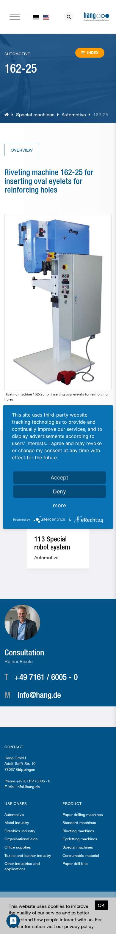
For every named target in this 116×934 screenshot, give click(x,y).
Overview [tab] (22, 150)
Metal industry (16, 822)
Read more (58, 560)
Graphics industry (19, 830)
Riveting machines (78, 830)
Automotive (74, 114)
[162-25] (36, 17)
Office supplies (17, 847)
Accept (59, 477)
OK (101, 905)
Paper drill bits (75, 863)
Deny (59, 491)
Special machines (35, 114)
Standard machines (79, 822)
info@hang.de (39, 695)
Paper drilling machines (82, 814)
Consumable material (80, 855)
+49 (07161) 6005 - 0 (33, 781)
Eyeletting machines (79, 838)
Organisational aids (21, 838)
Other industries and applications (22, 866)
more (59, 505)
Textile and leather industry (27, 855)
